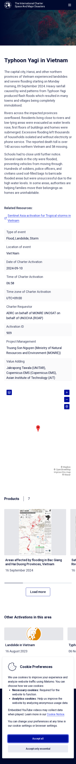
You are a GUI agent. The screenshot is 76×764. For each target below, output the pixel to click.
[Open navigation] (70, 5)
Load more (38, 592)
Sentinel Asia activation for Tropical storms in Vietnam (39, 218)
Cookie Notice (55, 714)
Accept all (38, 738)
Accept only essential (38, 748)
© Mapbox (66, 467)
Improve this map (62, 472)
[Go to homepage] (7, 5)
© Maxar (66, 474)
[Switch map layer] (9, 392)
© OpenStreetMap (62, 469)
